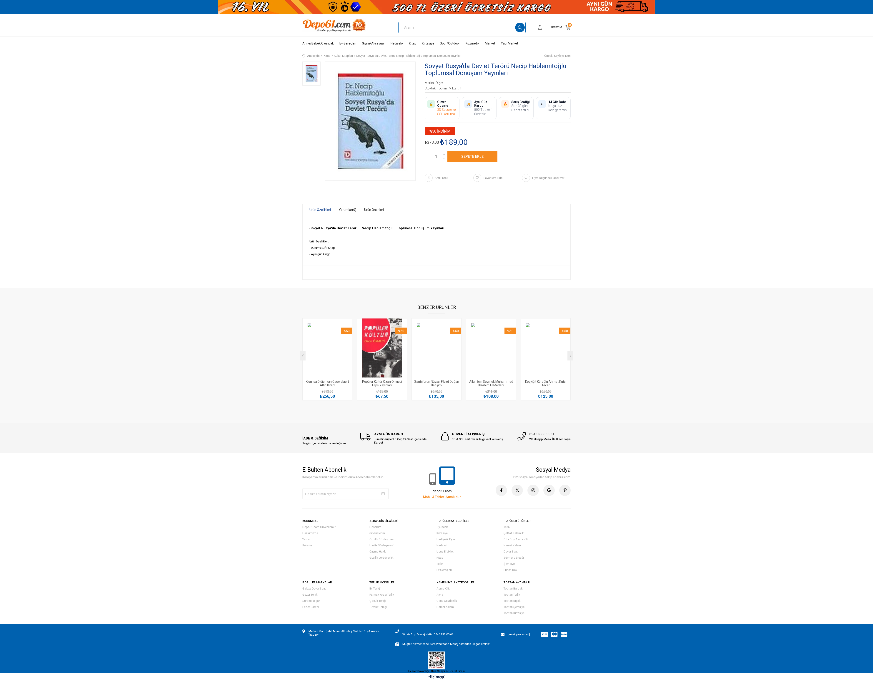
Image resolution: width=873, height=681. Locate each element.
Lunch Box (510, 570)
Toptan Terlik (512, 594)
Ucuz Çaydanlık (446, 600)
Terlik (439, 563)
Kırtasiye (428, 43)
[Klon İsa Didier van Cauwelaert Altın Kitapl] (327, 350)
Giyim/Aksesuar (373, 43)
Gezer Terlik (310, 594)
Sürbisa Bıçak (311, 600)
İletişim (307, 545)
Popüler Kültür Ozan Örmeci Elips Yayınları (382, 383)
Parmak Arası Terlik (381, 594)
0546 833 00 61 (541, 434)
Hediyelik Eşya (445, 539)
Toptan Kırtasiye (514, 613)
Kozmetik (472, 43)
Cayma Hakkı (377, 551)
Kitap (412, 43)
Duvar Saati (511, 551)
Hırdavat (441, 545)
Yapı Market (509, 43)
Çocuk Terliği (377, 600)
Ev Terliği (375, 588)
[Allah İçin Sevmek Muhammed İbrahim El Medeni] (491, 350)
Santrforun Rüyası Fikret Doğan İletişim (436, 383)
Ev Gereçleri (347, 43)
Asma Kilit (443, 588)
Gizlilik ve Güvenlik (381, 557)
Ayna (439, 594)
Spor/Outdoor (450, 43)
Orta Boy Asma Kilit (516, 539)
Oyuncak (442, 527)
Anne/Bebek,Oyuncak (318, 43)
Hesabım (375, 527)
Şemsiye (509, 563)
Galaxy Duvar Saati (314, 588)
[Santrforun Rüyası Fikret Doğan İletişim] (436, 350)
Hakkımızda (310, 533)
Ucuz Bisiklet (445, 551)
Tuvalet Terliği (378, 607)
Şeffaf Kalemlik (514, 533)
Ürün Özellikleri (320, 210)
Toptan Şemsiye (514, 607)
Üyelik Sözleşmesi (381, 545)
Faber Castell (310, 607)
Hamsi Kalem (512, 545)
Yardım (306, 539)
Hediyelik (397, 43)
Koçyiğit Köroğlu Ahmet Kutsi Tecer (545, 383)
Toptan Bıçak (512, 600)
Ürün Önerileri (374, 210)
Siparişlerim (377, 533)
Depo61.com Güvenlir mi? (319, 527)
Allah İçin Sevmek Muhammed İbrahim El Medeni (491, 383)
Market (490, 43)
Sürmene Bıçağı (514, 557)
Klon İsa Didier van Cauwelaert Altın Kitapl (327, 383)
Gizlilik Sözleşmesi (381, 539)
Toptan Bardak (513, 588)
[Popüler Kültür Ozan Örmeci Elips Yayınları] (382, 350)
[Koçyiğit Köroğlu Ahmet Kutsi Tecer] (545, 350)
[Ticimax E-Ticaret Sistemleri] (437, 677)
